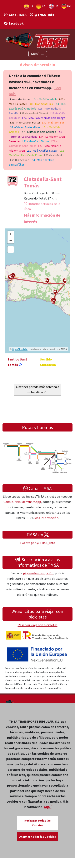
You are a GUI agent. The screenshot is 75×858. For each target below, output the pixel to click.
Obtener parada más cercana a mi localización (37, 389)
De (68, 6)
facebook (16, 23)
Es (31, 6)
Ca (43, 6)
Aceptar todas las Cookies (37, 836)
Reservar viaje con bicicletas (38, 625)
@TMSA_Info (43, 14)
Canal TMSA (17, 14)
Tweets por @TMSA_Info (37, 543)
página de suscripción (38, 573)
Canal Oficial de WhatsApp (22, 502)
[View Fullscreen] (11, 249)
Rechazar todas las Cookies (37, 823)
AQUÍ (47, 807)
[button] (10, 277)
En (56, 6)
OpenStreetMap (20, 349)
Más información (46, 518)
